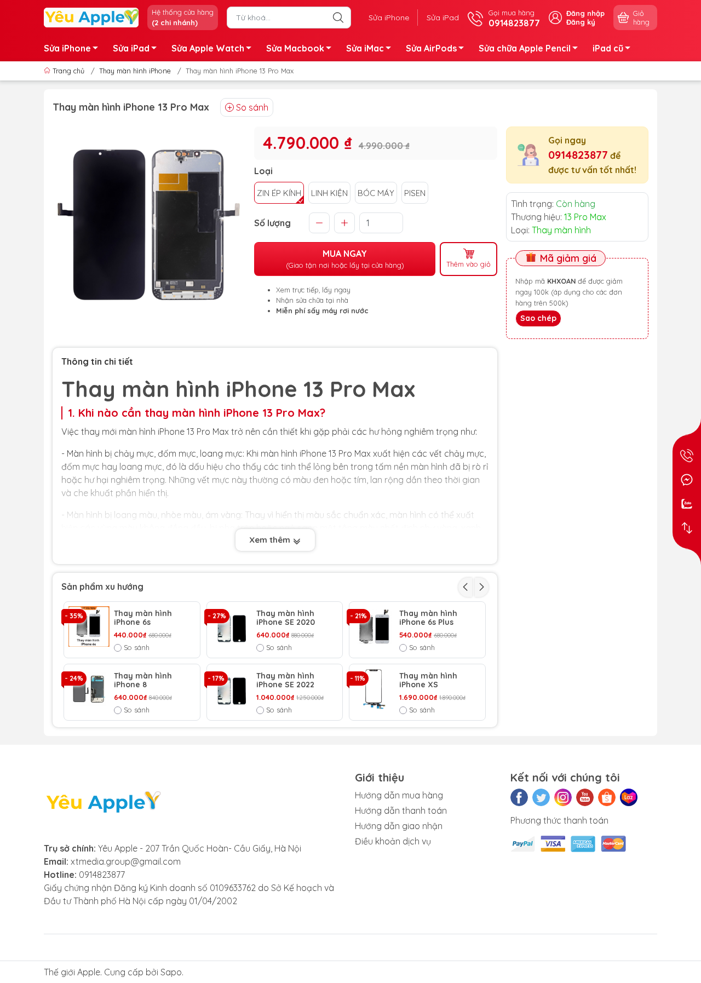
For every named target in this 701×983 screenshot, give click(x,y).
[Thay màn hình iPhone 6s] (89, 626)
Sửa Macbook (295, 48)
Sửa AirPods (431, 48)
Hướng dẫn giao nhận (399, 825)
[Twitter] (541, 797)
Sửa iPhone (389, 17)
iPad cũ (608, 48)
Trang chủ (68, 70)
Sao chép (538, 318)
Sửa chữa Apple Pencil (525, 48)
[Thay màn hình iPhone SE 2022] (231, 689)
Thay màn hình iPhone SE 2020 (285, 618)
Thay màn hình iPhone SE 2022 (285, 680)
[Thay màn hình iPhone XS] (374, 689)
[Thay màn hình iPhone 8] (89, 689)
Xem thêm (270, 539)
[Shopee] (607, 797)
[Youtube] (585, 797)
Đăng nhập (585, 13)
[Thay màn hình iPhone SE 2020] (231, 626)
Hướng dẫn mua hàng (399, 795)
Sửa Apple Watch (207, 48)
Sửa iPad (443, 17)
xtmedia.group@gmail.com (126, 861)
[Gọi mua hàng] (687, 455)
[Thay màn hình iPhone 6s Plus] (374, 626)
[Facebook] (519, 797)
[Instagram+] (563, 797)
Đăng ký (580, 22)
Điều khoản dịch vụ (393, 841)
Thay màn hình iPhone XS (428, 680)
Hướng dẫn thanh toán (401, 810)
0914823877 (578, 155)
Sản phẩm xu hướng (102, 586)
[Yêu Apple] (91, 16)
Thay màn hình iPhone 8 (143, 680)
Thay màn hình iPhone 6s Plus (428, 618)
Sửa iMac (365, 48)
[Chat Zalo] (687, 504)
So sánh (252, 107)
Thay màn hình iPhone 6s (143, 618)
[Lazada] (628, 797)
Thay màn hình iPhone (135, 70)
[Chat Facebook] (687, 480)
